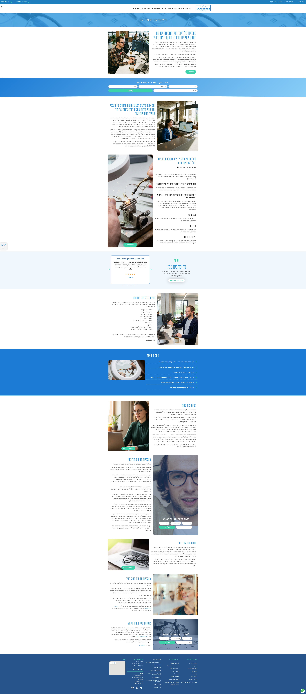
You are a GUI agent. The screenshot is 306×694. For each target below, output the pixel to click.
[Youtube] (133, 688)
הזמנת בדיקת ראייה (3, 247)
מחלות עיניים (193, 674)
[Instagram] (137, 688)
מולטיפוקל (188, 8)
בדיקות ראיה (194, 666)
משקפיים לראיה (175, 677)
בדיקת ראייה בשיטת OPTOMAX (153, 662)
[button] (1, 6)
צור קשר (272, 2)
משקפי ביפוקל (175, 671)
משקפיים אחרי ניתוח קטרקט (172, 682)
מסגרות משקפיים (157, 665)
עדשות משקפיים (193, 679)
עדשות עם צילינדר (174, 685)
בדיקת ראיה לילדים (156, 677)
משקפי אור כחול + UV (156, 670)
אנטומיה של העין (193, 663)
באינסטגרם (142, 645)
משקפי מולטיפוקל (156, 659)
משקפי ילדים (176, 674)
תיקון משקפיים (157, 667)
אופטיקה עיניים (130, 628)
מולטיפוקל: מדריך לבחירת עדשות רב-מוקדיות (154, 674)
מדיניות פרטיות (157, 687)
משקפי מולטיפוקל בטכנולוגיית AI (189, 682)
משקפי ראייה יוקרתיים (142, 636)
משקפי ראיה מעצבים (174, 679)
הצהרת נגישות (157, 684)
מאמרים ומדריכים (192, 668)
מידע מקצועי (301, 2)
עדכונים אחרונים (289, 2)
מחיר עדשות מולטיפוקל (173, 666)
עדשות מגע (147, 8)
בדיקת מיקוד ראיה (174, 668)
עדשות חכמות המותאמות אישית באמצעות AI (153, 681)
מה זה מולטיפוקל (174, 663)
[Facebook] (141, 688)
